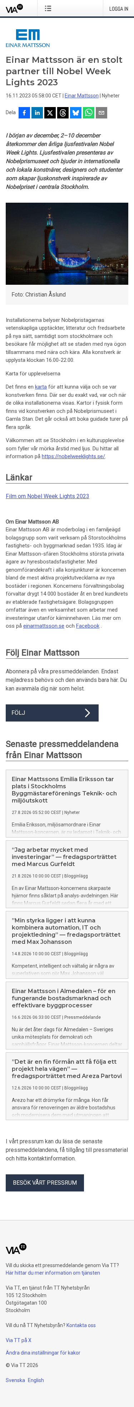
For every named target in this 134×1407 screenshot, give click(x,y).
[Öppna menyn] (49, 8)
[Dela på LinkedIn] (37, 113)
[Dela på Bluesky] (75, 113)
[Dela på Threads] (63, 113)
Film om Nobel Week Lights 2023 (47, 496)
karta (41, 387)
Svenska (15, 1380)
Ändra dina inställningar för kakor (43, 1353)
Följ (18, 712)
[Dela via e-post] (101, 113)
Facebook (87, 626)
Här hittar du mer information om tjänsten (53, 1273)
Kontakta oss (81, 1325)
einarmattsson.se (43, 626)
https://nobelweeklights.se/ (73, 456)
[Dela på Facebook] (24, 113)
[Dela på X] (50, 113)
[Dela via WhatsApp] (88, 113)
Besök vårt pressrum (45, 1182)
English (36, 1380)
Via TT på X (18, 1340)
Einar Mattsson (82, 95)
